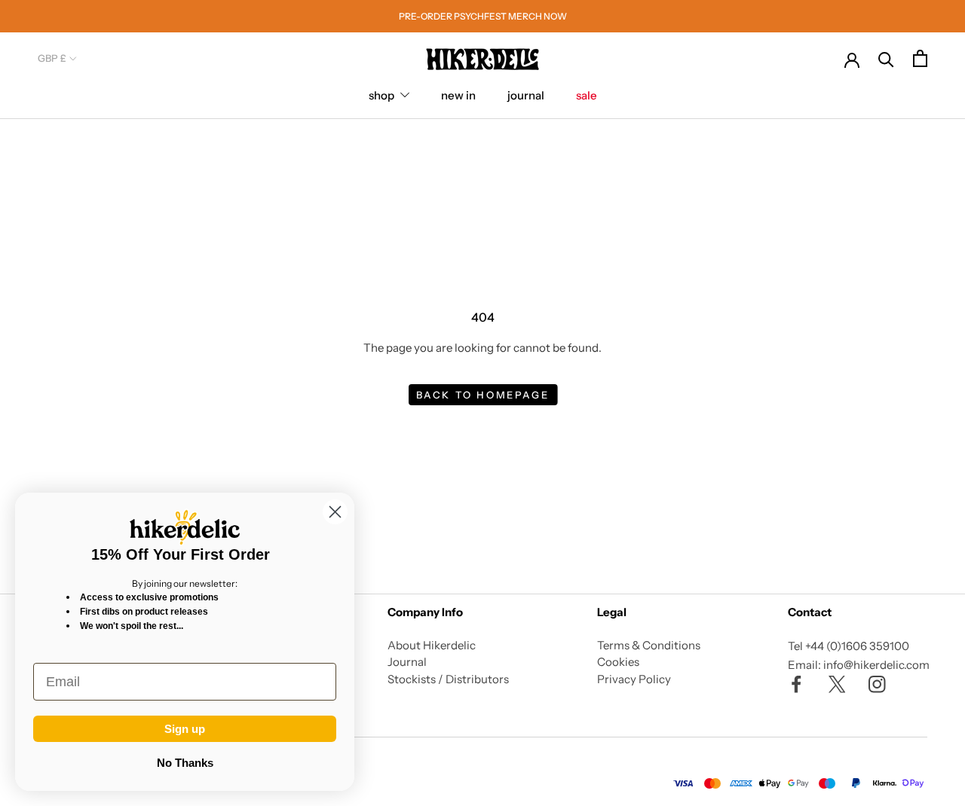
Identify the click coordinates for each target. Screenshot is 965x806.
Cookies (618, 662)
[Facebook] (796, 683)
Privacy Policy (634, 679)
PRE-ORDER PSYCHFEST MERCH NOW (483, 16)
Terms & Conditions (648, 645)
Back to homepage (483, 395)
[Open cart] (920, 58)
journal (525, 95)
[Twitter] (837, 683)
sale (586, 95)
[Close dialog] (335, 512)
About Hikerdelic (432, 645)
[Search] (886, 58)
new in (458, 95)
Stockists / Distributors (448, 679)
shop (381, 95)
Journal (407, 662)
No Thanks (185, 762)
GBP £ (52, 58)
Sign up (184, 728)
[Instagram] (877, 683)
